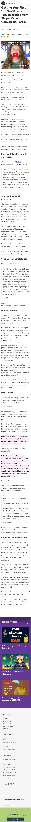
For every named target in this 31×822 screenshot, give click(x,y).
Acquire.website (7, 762)
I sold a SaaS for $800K (10, 742)
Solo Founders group (9, 767)
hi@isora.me (6, 805)
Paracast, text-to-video (9, 759)
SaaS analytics (7, 777)
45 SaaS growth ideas (9, 749)
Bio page (5, 718)
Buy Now (15, 819)
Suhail (18, 162)
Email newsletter (7, 721)
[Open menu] (28, 3)
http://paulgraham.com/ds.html (13, 305)
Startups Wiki (6, 764)
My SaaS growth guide (9, 772)
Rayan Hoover (6, 217)
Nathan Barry (10, 411)
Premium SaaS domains (9, 775)
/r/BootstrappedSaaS (9, 769)
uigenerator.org (6, 597)
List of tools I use (8, 724)
